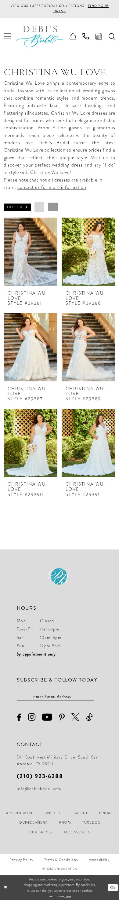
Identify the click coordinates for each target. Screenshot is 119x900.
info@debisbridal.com (39, 789)
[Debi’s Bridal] (44, 36)
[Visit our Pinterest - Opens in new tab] (62, 717)
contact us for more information (51, 187)
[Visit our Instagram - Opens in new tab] (32, 717)
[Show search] (111, 36)
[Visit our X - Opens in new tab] (75, 717)
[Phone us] (85, 36)
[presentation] (30, 252)
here (68, 896)
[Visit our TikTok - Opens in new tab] (89, 717)
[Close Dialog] (5, 888)
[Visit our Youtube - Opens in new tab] (47, 717)
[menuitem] (8, 36)
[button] (8, 36)
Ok (112, 887)
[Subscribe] (91, 696)
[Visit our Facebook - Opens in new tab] (19, 718)
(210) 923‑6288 (40, 776)
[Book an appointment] (99, 36)
